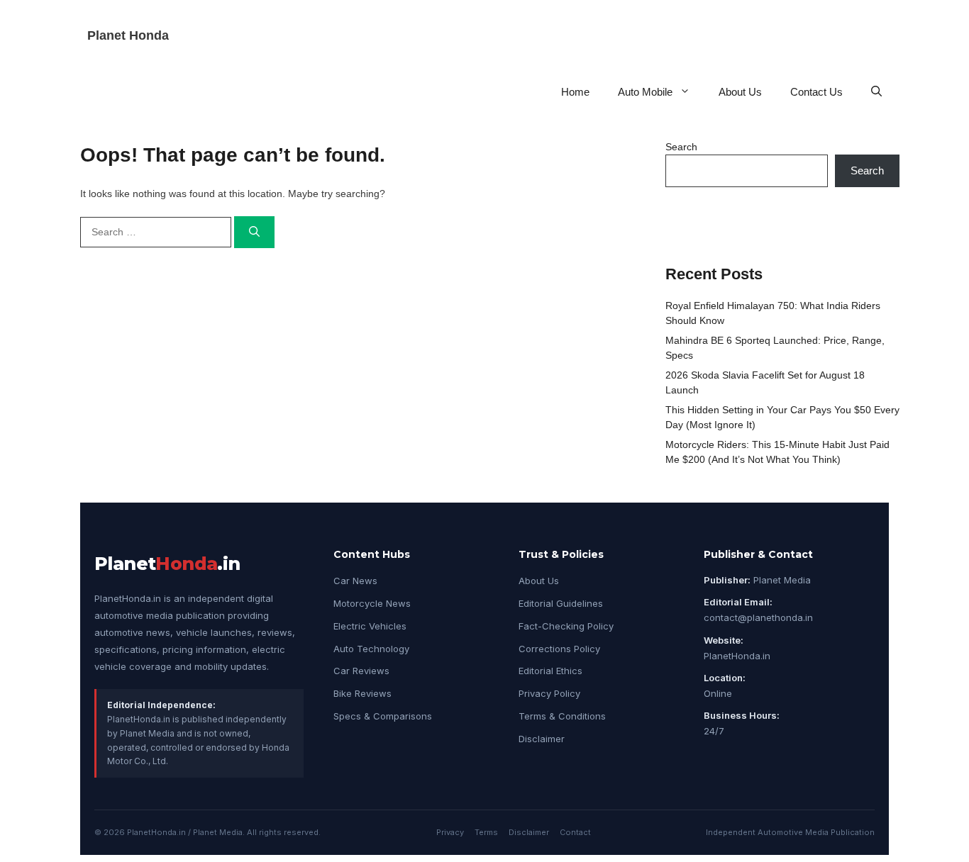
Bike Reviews (362, 693)
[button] (876, 91)
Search (681, 146)
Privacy (450, 832)
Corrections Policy (559, 648)
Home (575, 92)
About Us (740, 92)
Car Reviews (361, 670)
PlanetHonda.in (737, 655)
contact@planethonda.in (758, 617)
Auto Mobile (645, 92)
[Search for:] (157, 231)
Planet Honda (128, 35)
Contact (575, 832)
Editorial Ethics (550, 670)
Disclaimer (542, 738)
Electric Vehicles (369, 626)
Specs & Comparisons (382, 716)
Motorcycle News (372, 603)
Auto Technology (371, 648)
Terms (486, 832)
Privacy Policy (549, 693)
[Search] (254, 232)
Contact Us (816, 92)
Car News (355, 580)
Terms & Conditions (562, 716)
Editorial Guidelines (561, 603)
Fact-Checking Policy (566, 626)
